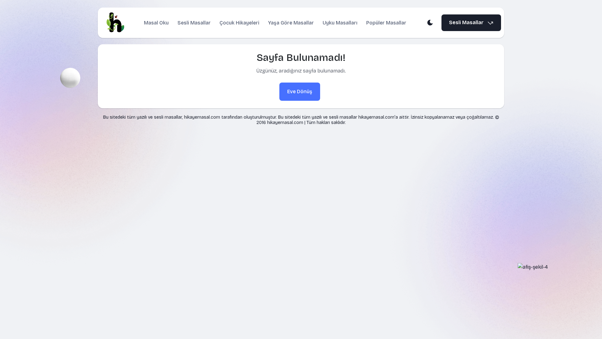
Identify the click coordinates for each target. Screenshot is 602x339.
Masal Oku (156, 23)
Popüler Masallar (386, 23)
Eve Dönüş (299, 91)
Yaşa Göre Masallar (291, 23)
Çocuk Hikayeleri (239, 23)
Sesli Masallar (194, 23)
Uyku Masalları (340, 23)
